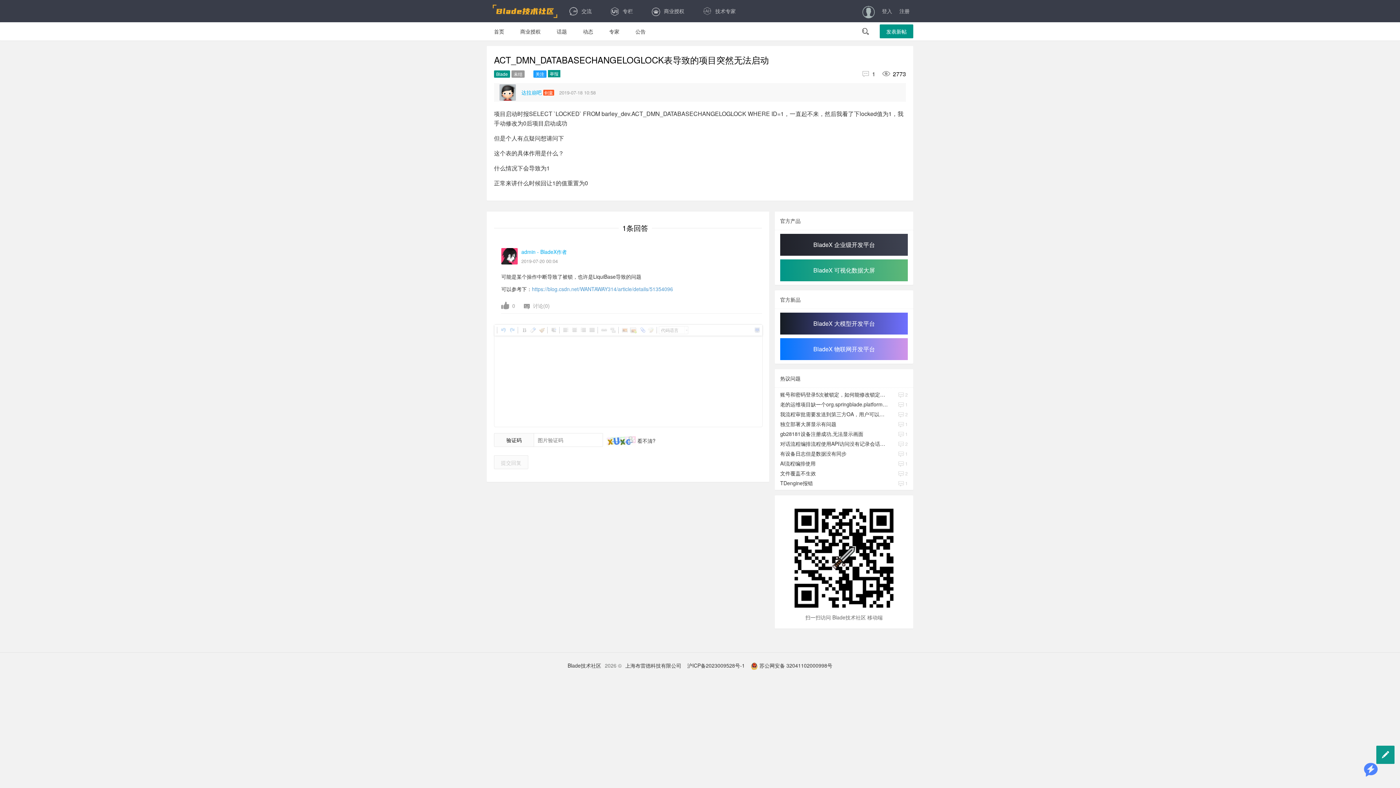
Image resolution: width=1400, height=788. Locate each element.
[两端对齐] (591, 330)
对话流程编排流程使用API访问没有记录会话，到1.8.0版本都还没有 (834, 443)
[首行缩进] (553, 330)
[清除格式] (532, 330)
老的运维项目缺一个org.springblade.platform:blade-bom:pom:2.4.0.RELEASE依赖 (834, 404)
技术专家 (725, 11)
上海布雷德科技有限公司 (653, 665)
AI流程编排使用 (798, 463)
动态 (588, 31)
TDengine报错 (796, 483)
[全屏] (757, 330)
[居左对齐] (565, 330)
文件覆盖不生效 (798, 473)
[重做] (512, 330)
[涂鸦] (650, 330)
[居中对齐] (574, 330)
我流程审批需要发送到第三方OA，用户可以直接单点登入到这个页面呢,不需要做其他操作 (834, 414)
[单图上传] (624, 330)
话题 (562, 31)
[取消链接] (612, 330)
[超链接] (603, 330)
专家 (614, 31)
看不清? (646, 440)
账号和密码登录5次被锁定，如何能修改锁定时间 (834, 394)
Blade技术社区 (584, 665)
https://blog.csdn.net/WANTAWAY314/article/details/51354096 (602, 289)
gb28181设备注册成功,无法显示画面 (821, 433)
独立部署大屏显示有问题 (808, 424)
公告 (640, 31)
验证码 (514, 440)
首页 (499, 31)
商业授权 (674, 11)
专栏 (628, 11)
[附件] (642, 330)
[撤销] (503, 330)
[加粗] (524, 330)
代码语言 (669, 330)
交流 (587, 11)
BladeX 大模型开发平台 (844, 323)
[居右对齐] (583, 330)
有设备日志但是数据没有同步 (813, 453)
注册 (904, 11)
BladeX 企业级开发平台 (844, 244)
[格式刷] (541, 330)
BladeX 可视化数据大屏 (844, 270)
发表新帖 (896, 31)
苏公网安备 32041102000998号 (795, 665)
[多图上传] (633, 330)
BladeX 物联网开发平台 (844, 349)
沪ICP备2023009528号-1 (716, 665)
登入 (887, 11)
